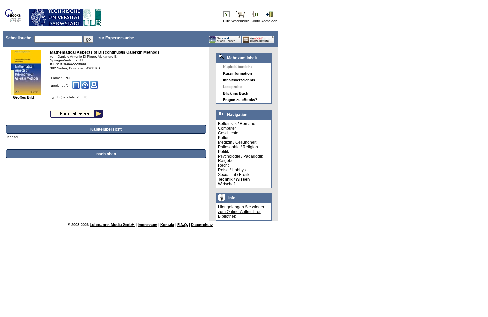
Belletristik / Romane (236, 123)
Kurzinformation (237, 73)
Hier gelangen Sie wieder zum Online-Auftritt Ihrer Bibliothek (241, 212)
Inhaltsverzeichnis (239, 80)
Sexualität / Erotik (233, 174)
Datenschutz (202, 225)
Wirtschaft (227, 184)
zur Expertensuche (116, 38)
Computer (227, 128)
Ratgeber (226, 160)
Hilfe (226, 21)
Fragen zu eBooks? (240, 100)
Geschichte (228, 133)
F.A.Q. (182, 225)
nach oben (106, 154)
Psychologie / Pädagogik (240, 156)
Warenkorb (240, 21)
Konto (255, 21)
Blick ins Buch (235, 93)
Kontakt (167, 225)
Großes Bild (23, 97)
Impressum (147, 225)
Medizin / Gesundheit (237, 142)
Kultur (223, 137)
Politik (223, 151)
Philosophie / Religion (238, 147)
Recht (223, 165)
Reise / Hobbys (232, 170)
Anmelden (269, 21)
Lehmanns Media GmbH (112, 224)
